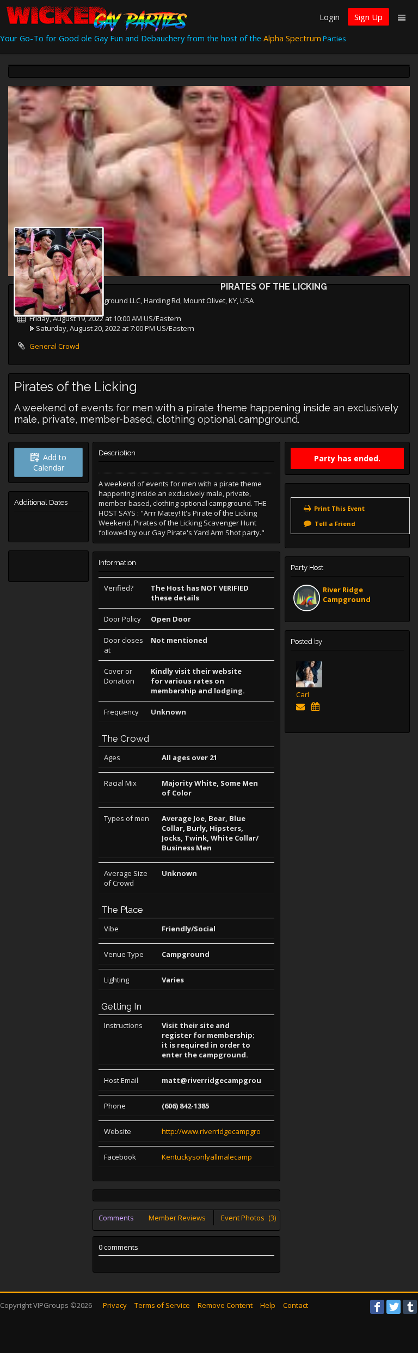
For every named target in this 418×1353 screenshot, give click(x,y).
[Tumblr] (410, 1307)
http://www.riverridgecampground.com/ (227, 1131)
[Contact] (302, 706)
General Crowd (54, 346)
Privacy (115, 1305)
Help (267, 1305)
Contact (295, 1305)
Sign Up (368, 16)
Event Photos (248, 1218)
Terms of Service (162, 1305)
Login (329, 16)
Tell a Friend (335, 523)
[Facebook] (377, 1307)
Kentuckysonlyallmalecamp (207, 1157)
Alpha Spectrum (292, 38)
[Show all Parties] (317, 706)
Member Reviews (177, 1218)
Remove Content (225, 1305)
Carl (302, 694)
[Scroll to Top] (393, 1301)
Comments (116, 1218)
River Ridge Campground (347, 594)
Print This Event (339, 508)
